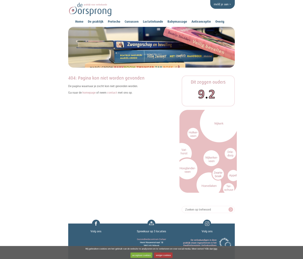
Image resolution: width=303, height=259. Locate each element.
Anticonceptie (201, 22)
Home (79, 22)
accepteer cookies (141, 255)
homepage (89, 92)
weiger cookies (163, 255)
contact (112, 92)
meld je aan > (222, 4)
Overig (219, 22)
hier (215, 248)
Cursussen (132, 22)
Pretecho (114, 22)
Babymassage (177, 22)
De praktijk (95, 22)
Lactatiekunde (153, 22)
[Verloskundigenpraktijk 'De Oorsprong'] (90, 9)
